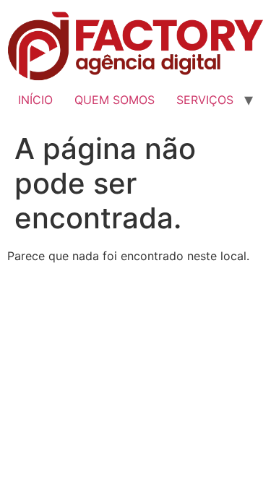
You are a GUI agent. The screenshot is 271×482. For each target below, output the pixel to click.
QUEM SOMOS (114, 99)
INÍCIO (35, 99)
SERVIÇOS (204, 99)
